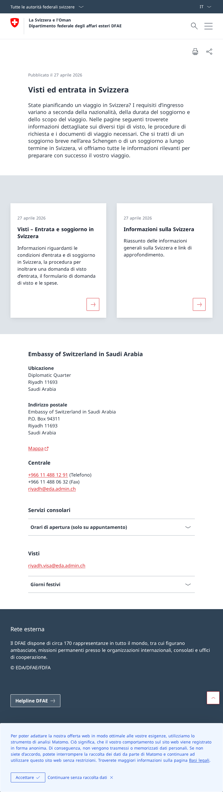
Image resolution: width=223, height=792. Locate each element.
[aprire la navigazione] (208, 26)
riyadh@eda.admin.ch (52, 489)
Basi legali (199, 760)
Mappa (36, 448)
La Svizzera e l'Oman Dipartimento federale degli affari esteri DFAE (75, 22)
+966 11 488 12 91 (48, 475)
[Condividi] (209, 51)
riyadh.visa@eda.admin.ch (56, 565)
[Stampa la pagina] (195, 51)
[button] (213, 697)
